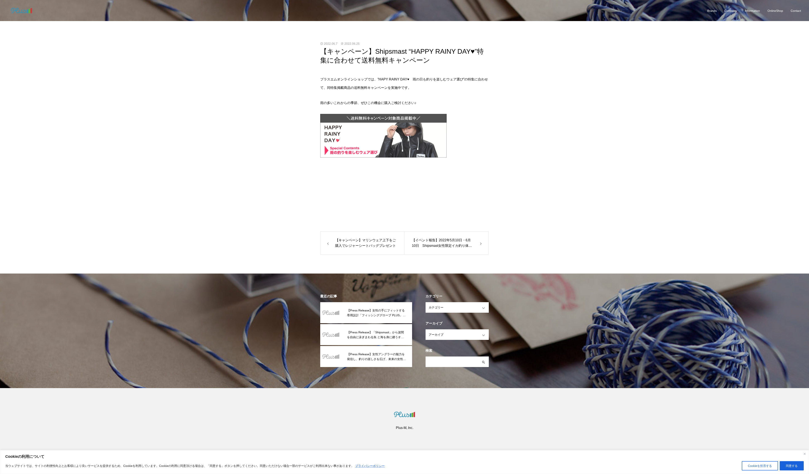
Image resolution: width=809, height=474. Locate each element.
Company (730, 10)
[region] (404, 462)
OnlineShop (775, 10)
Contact (796, 10)
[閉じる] (804, 453)
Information (752, 10)
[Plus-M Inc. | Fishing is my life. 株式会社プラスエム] (21, 10)
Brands (712, 10)
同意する (792, 465)
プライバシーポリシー (370, 465)
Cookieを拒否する (760, 465)
